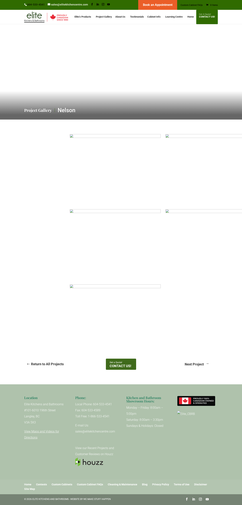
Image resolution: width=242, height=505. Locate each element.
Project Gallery (104, 16)
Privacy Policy (160, 484)
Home (190, 16)
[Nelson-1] (69, 348)
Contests (41, 484)
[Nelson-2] (165, 198)
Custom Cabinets (62, 484)
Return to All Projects (47, 364)
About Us (120, 16)
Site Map (29, 488)
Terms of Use (181, 484)
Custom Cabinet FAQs (192, 5)
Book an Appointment (157, 5)
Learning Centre (174, 16)
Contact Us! (207, 16)
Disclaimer (200, 484)
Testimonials (137, 16)
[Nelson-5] (165, 273)
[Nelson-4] (69, 198)
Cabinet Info (154, 16)
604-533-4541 (36, 4)
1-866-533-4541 (98, 416)
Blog (144, 484)
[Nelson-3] (69, 273)
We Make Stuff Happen (97, 499)
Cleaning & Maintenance (122, 484)
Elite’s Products (82, 16)
